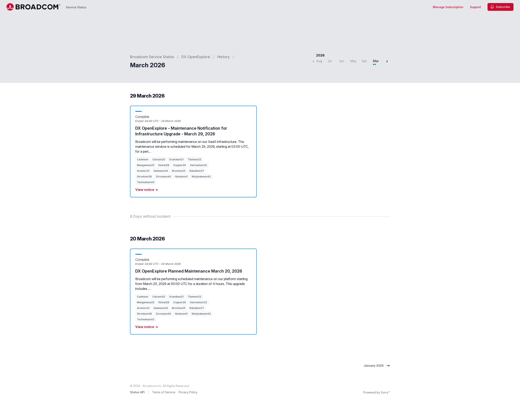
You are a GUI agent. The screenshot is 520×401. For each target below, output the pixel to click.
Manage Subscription (448, 7)
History (223, 57)
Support (475, 7)
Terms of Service (163, 392)
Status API (137, 392)
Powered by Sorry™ (376, 392)
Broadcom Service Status (152, 57)
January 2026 (374, 365)
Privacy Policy (188, 392)
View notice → (146, 190)
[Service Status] (33, 7)
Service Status (76, 7)
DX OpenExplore (195, 57)
